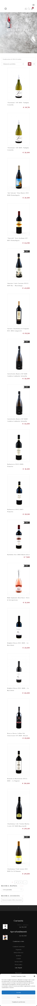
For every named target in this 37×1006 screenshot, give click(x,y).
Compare (21, 82)
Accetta (18, 992)
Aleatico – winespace (22, 925)
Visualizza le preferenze (18, 1002)
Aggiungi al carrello (27, 83)
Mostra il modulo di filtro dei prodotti (12, 900)
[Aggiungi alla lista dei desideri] (15, 83)
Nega (18, 997)
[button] (34, 976)
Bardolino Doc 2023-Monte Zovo (18, 554)
